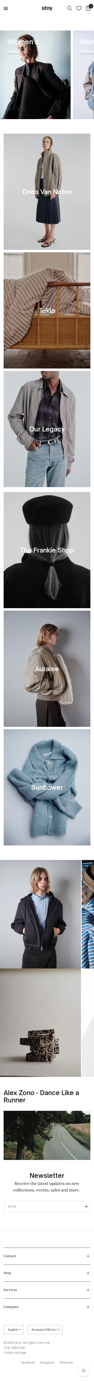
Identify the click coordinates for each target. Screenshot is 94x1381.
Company (11, 1307)
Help (7, 1273)
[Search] (70, 8)
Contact (10, 1256)
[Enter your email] (85, 1206)
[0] (87, 8)
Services (10, 1290)
